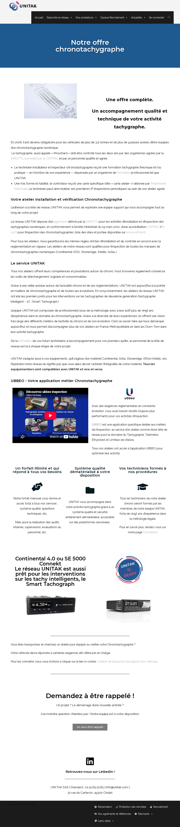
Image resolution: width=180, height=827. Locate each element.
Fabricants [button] (143, 813)
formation (123, 172)
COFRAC (153, 227)
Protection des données (132, 806)
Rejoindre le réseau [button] (58, 17)
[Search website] (169, 17)
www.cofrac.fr (135, 232)
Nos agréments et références (114, 813)
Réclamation (105, 806)
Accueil (39, 17)
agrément (60, 221)
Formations (150, 532)
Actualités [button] (136, 17)
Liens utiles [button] (104, 820)
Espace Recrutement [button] (112, 17)
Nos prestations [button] (85, 17)
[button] (90, 727)
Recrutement (160, 806)
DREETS (17, 158)
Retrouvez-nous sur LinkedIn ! (90, 772)
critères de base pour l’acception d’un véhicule (127, 661)
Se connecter (156, 17)
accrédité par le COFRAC (41, 158)
